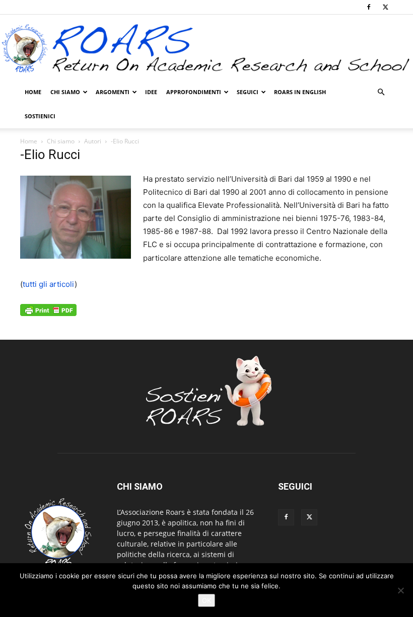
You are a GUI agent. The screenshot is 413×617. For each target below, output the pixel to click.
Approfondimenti (193, 92)
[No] (400, 590)
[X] (385, 7)
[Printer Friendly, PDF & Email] (48, 315)
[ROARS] (206, 48)
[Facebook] (368, 7)
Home (33, 92)
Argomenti (112, 92)
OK (206, 600)
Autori (92, 141)
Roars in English (300, 92)
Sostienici (40, 116)
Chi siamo (65, 92)
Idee (151, 92)
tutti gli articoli (49, 284)
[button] (381, 92)
